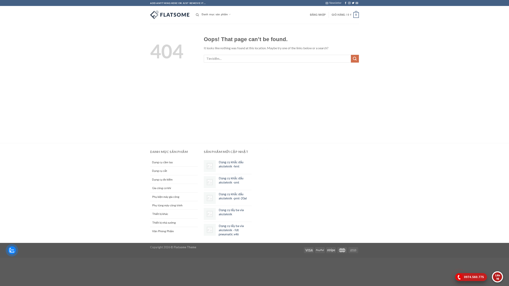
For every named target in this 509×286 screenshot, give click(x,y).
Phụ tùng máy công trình (167, 205)
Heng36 (263, 149)
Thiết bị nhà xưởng (164, 222)
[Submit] (355, 59)
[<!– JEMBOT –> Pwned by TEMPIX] (170, 15)
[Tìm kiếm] (197, 14)
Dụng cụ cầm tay (162, 162)
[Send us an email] (357, 3)
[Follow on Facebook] (345, 3)
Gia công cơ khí (161, 188)
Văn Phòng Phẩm (163, 231)
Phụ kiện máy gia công (165, 196)
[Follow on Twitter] (353, 3)
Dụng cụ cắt (159, 170)
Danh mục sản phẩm (215, 14)
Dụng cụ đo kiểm (162, 179)
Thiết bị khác (160, 213)
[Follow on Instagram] (349, 3)
